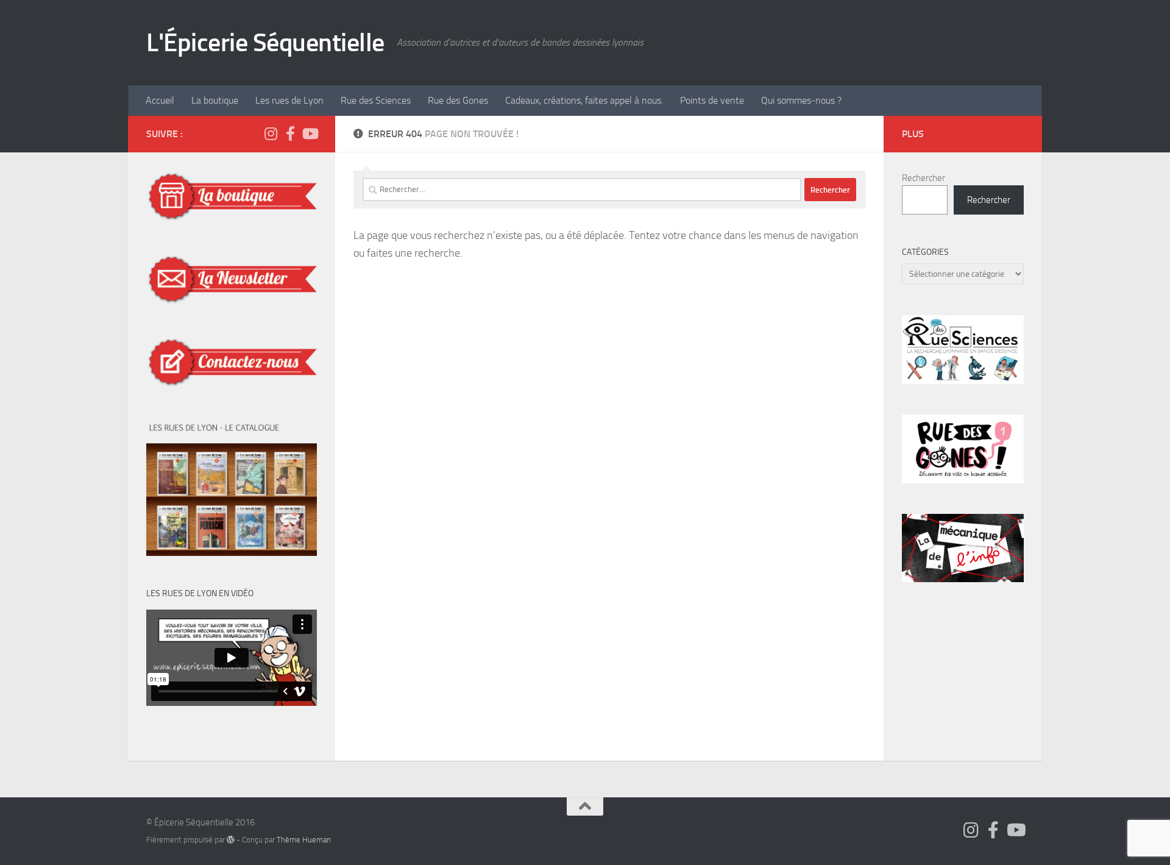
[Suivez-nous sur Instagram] (270, 133)
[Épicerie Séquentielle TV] (309, 133)
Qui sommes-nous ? (801, 100)
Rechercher (923, 178)
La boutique (214, 100)
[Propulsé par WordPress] (231, 840)
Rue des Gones (458, 100)
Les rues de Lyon (289, 100)
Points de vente (712, 100)
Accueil (160, 100)
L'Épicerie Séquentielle (265, 42)
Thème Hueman (304, 839)
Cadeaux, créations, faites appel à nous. (584, 100)
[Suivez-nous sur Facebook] (290, 133)
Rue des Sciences (376, 100)
